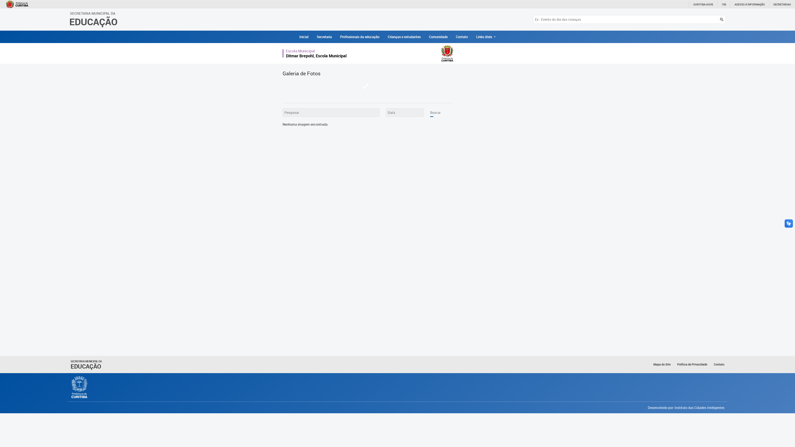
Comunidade (438, 37)
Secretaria (324, 37)
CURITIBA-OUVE (703, 4)
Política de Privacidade (692, 364)
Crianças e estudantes (404, 37)
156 (724, 4)
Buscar (435, 112)
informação (750, 4)
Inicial (303, 37)
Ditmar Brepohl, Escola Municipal (316, 56)
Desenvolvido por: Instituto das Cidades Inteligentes (686, 407)
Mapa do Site (662, 364)
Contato (462, 37)
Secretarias (782, 4)
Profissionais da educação (359, 37)
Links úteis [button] (484, 37)
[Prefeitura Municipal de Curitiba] (80, 387)
